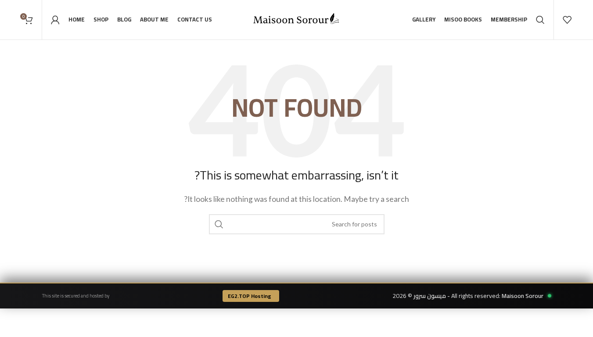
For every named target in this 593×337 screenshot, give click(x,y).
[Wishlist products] (567, 20)
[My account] (55, 20)
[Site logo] (297, 18)
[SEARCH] (219, 224)
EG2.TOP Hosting (249, 296)
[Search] (540, 20)
